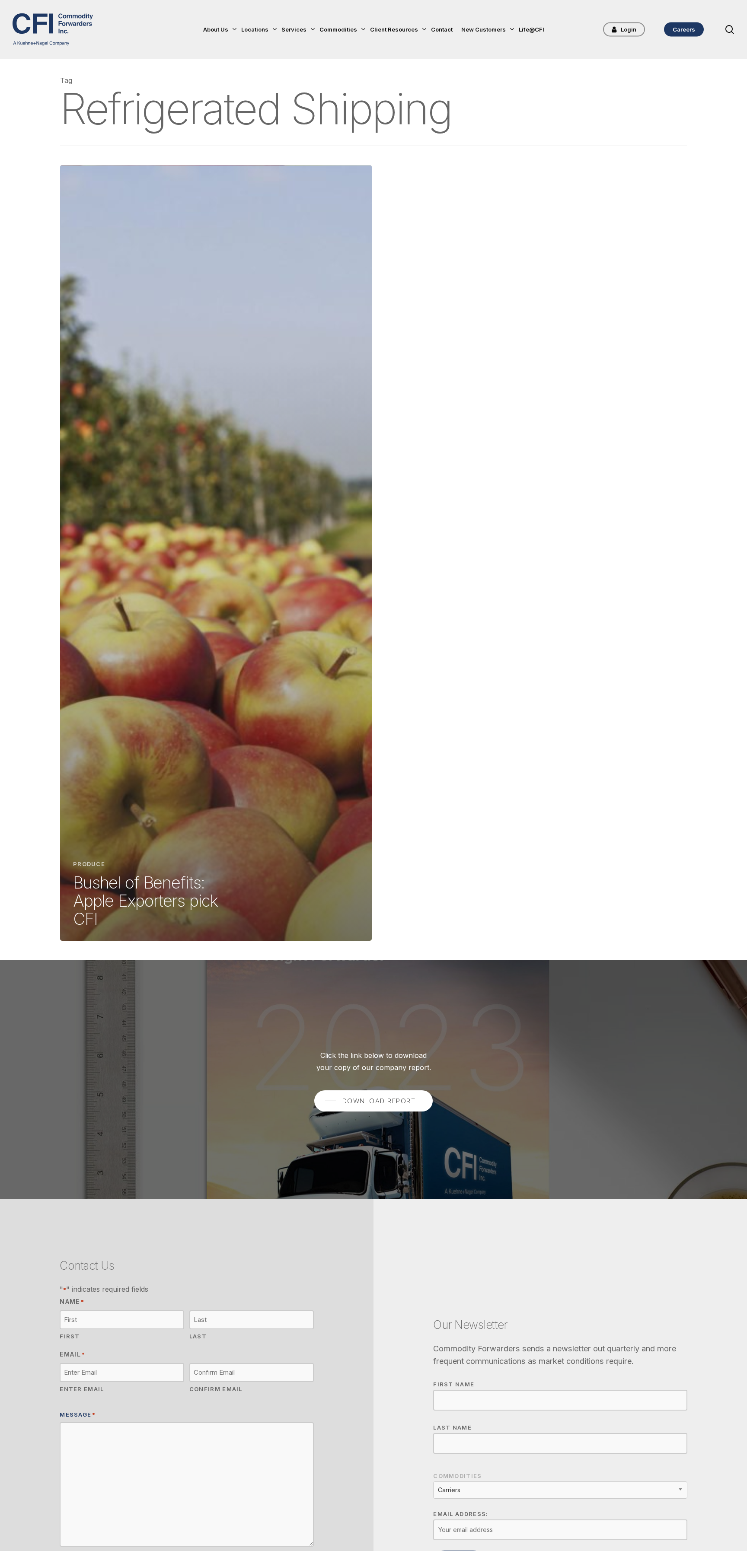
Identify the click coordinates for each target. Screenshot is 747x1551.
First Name (453, 1384)
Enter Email (82, 1388)
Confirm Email (216, 1388)
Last (198, 1336)
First (70, 1336)
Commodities (457, 1475)
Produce (89, 863)
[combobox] (560, 1490)
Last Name (452, 1427)
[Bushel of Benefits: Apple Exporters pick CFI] (216, 553)
